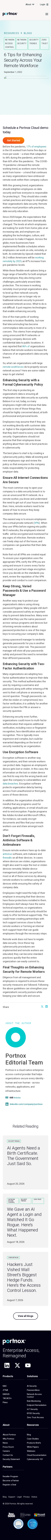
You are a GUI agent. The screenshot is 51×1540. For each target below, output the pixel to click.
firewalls (7, 857)
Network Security (21, 42)
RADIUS (6, 1394)
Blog (29, 1434)
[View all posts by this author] (7, 1097)
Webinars (31, 1451)
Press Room (8, 1447)
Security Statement (11, 1459)
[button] (42, 1006)
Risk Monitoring (34, 1401)
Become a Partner (11, 1480)
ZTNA (5, 1390)
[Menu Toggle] (46, 14)
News (5, 1443)
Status (34, 1497)
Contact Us (8, 1455)
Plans (5, 1402)
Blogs (28, 33)
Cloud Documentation (36, 1455)
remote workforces (13, 366)
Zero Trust (44, 42)
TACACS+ (7, 1398)
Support (11, 1497)
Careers (6, 1451)
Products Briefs (34, 1443)
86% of (26, 346)
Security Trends (33, 42)
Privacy (26, 1497)
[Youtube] (28, 1365)
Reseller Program (10, 1476)
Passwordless (33, 1390)
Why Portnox (8, 1439)
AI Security (32, 1386)
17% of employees (36, 146)
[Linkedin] (7, 1365)
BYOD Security (33, 1413)
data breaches (10, 783)
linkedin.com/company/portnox (26, 1104)
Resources (11, 33)
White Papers (33, 1447)
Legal (19, 1497)
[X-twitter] (17, 1365)
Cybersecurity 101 (35, 1459)
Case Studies (33, 1439)
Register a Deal (9, 1484)
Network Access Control (9, 43)
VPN (36, 522)
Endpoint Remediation (36, 1405)
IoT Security (32, 1409)
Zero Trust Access (35, 1417)
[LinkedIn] (6, 1104)
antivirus (7, 854)
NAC (5, 1386)
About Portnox (9, 1434)
